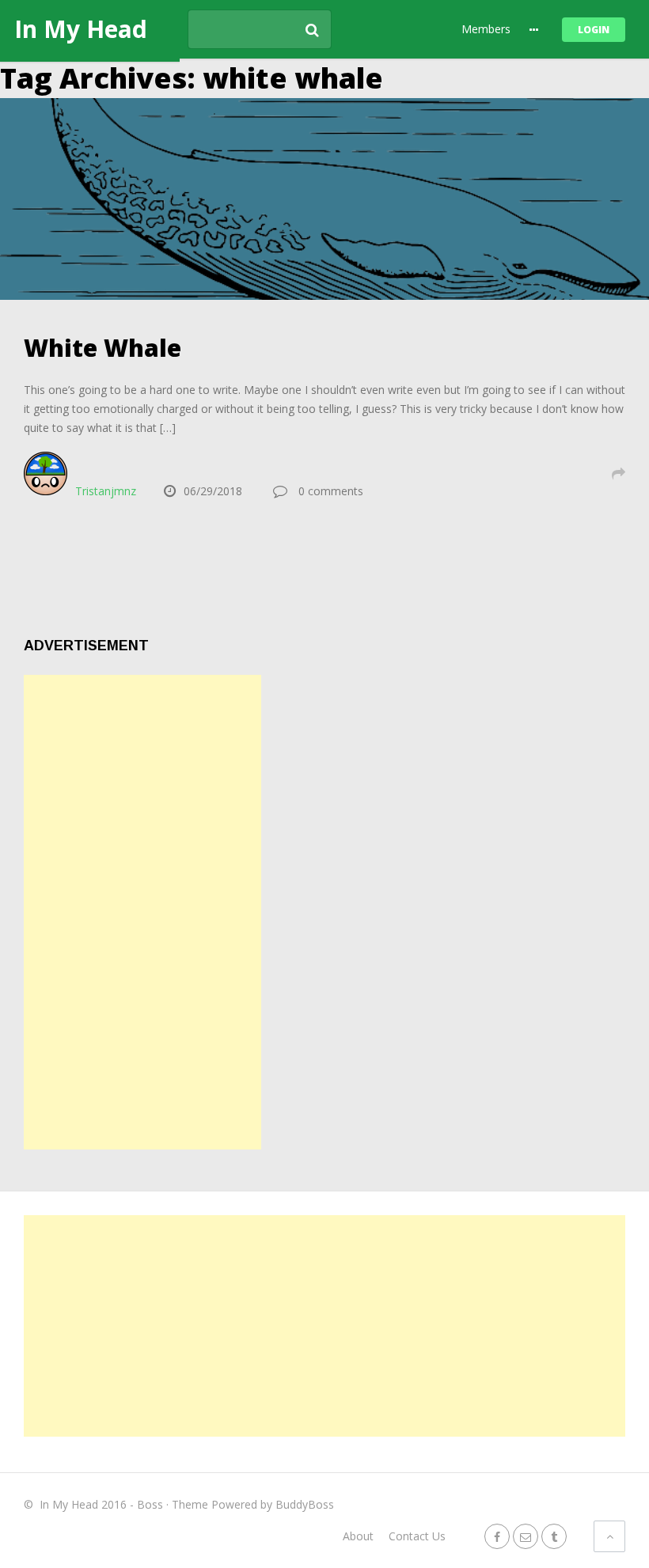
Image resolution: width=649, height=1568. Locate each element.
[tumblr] (554, 1535)
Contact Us (417, 1535)
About (358, 1535)
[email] (525, 1535)
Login (593, 29)
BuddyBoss (304, 1504)
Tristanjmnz (105, 490)
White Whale (102, 347)
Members (485, 28)
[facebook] (497, 1535)
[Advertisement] (142, 912)
